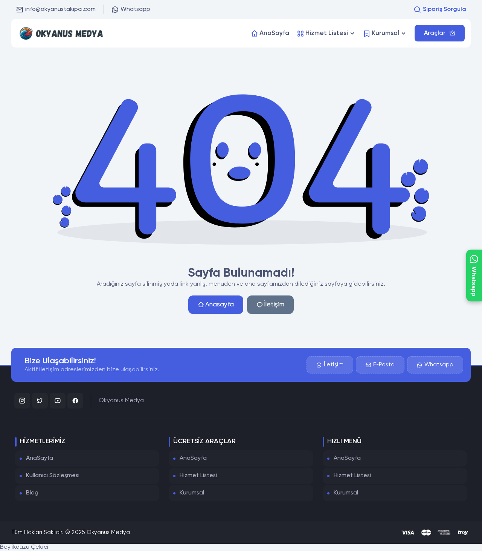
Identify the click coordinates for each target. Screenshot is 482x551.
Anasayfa (219, 305)
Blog (32, 493)
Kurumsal (192, 493)
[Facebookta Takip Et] (75, 401)
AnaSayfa (39, 458)
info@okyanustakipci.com (60, 9)
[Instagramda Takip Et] (22, 401)
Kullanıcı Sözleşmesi (52, 476)
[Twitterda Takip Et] (40, 401)
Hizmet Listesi (198, 476)
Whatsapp (135, 9)
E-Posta (384, 364)
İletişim (274, 305)
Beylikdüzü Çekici (24, 547)
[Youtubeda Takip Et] (58, 401)
